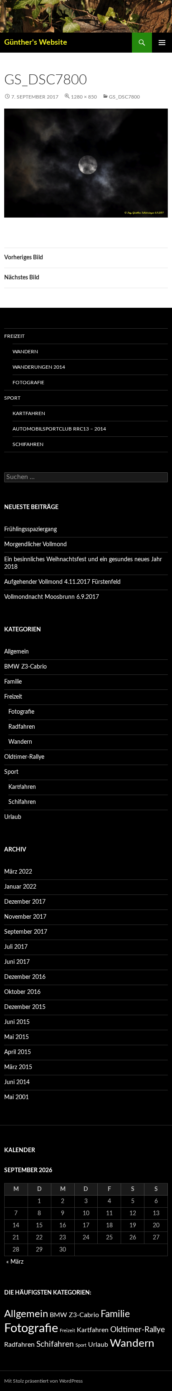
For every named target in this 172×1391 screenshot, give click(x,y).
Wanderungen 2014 (39, 367)
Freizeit (14, 336)
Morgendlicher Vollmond (35, 544)
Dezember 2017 (25, 902)
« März (14, 1262)
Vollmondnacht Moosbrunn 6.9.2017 (51, 597)
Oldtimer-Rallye (24, 757)
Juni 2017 (17, 962)
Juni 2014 (17, 1082)
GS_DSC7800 (124, 96)
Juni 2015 (17, 1022)
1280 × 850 (84, 96)
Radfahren (21, 727)
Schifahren (28, 444)
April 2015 (17, 1052)
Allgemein (16, 652)
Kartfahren (29, 413)
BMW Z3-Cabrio (25, 667)
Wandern (25, 351)
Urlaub (12, 817)
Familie (13, 682)
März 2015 (18, 1067)
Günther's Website (35, 42)
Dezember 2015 (25, 1007)
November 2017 (25, 917)
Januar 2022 (20, 887)
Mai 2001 (16, 1097)
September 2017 (25, 932)
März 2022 (18, 872)
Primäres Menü (162, 43)
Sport (12, 397)
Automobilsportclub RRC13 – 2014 (59, 428)
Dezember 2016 (25, 977)
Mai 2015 (16, 1037)
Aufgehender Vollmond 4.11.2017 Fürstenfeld (62, 582)
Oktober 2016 (22, 992)
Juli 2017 (16, 947)
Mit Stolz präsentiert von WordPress (43, 1380)
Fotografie (28, 382)
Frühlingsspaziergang (30, 529)
